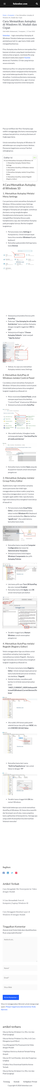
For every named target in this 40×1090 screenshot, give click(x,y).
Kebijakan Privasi (30, 1082)
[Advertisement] (20, 106)
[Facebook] (4, 873)
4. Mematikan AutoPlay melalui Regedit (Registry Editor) (19, 178)
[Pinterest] (16, 873)
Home (5, 15)
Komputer (11, 15)
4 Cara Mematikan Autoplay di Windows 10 (18, 160)
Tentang (6, 1082)
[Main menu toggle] (4, 3)
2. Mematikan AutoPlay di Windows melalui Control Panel (20, 169)
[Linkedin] (8, 873)
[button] (37, 4)
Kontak (16, 1082)
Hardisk (27, 58)
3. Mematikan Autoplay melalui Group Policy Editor (20, 173)
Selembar (6, 35)
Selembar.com (20, 4)
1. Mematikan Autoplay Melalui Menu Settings (18, 164)
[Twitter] (12, 873)
